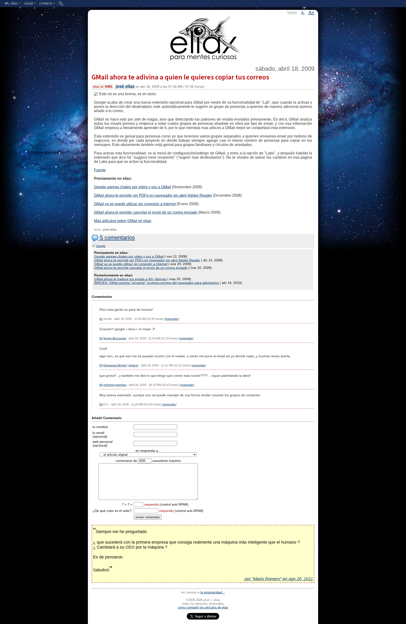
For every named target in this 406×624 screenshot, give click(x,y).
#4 (101, 385)
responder (171, 319)
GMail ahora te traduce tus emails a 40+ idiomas (130, 279)
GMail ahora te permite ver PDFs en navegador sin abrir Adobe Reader (153, 195)
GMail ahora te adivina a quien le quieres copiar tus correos (180, 76)
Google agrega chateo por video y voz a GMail (132, 187)
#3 (101, 365)
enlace (133, 365)
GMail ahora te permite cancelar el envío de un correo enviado (145, 212)
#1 (101, 319)
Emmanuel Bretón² (115, 365)
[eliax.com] (203, 37)
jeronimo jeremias (114, 385)
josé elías (125, 86)
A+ (311, 12)
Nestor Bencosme (114, 338)
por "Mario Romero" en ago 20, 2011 (279, 579)
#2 (101, 338)
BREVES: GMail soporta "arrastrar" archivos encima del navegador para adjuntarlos (156, 283)
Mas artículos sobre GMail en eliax (122, 221)
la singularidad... (212, 592)
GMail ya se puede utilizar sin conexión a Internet (135, 204)
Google (100, 246)
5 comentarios (116, 237)
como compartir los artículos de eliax (203, 607)
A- (303, 13)
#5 (101, 404)
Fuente (100, 170)
